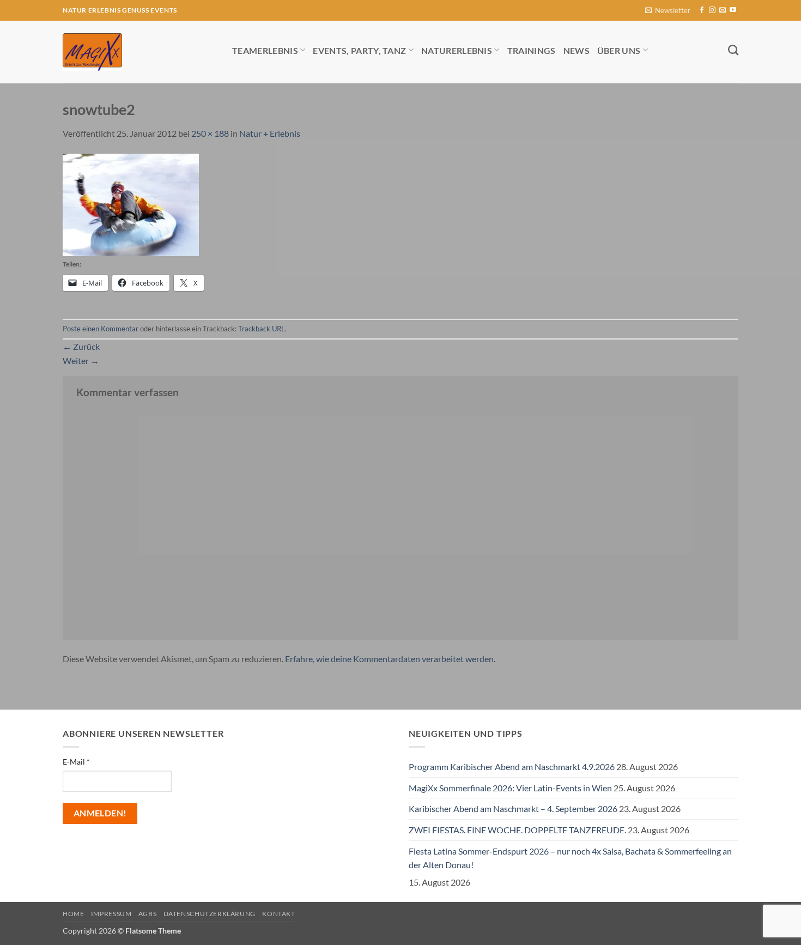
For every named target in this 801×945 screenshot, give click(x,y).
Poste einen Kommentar (100, 328)
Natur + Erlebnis (269, 133)
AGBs (147, 914)
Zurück (81, 346)
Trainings (531, 50)
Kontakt (278, 914)
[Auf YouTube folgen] (733, 10)
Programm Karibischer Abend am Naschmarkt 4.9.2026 (512, 766)
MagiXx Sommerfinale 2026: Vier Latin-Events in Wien (510, 788)
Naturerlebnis (456, 50)
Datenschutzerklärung (209, 914)
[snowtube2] (131, 203)
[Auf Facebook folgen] (702, 10)
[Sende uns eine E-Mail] (722, 10)
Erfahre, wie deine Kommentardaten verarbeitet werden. (390, 658)
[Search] (733, 50)
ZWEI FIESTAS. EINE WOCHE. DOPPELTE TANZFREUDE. (517, 830)
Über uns (619, 50)
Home (73, 914)
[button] (667, 10)
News (576, 50)
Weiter (81, 360)
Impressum (111, 914)
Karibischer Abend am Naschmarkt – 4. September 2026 (513, 808)
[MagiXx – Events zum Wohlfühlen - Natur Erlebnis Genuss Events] (139, 52)
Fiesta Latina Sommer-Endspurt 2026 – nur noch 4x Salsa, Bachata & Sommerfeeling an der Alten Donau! (570, 858)
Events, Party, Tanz (359, 50)
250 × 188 (210, 133)
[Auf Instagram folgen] (712, 10)
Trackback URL (261, 328)
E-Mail (76, 761)
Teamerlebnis (265, 50)
